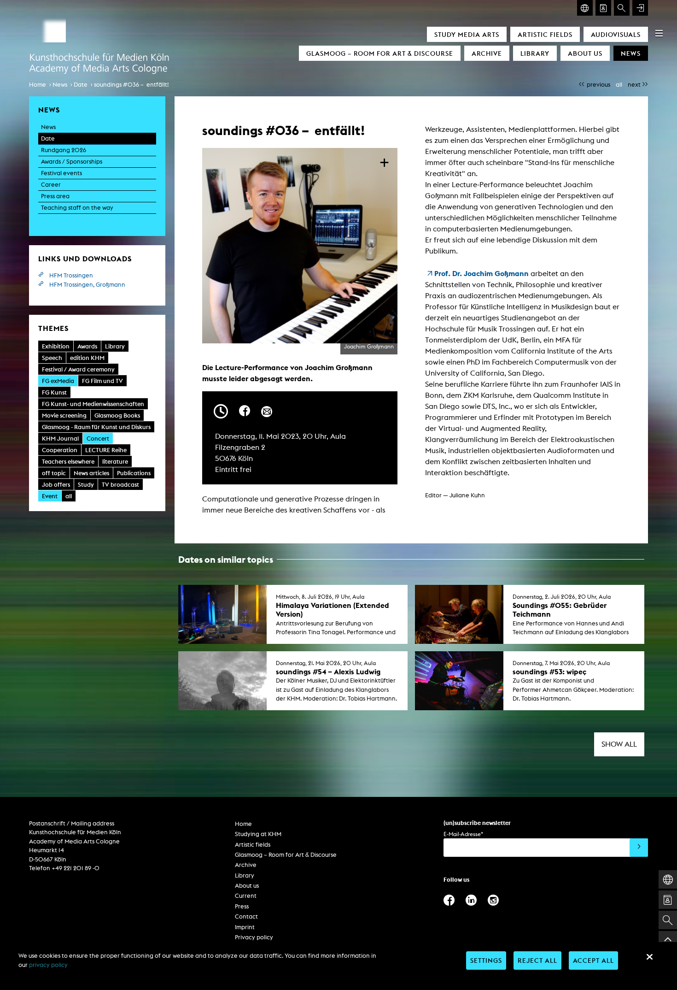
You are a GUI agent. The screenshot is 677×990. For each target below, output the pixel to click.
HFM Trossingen (71, 275)
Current (246, 895)
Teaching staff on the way (77, 207)
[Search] (622, 8)
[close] (649, 957)
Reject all (537, 960)
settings (486, 960)
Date (81, 84)
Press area (55, 196)
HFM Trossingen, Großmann (87, 284)
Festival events (61, 173)
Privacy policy (254, 937)
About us (585, 53)
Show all (619, 744)
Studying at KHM (258, 834)
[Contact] (603, 8)
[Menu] (659, 33)
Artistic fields (545, 34)
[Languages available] (585, 8)
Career (51, 184)
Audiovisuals (616, 34)
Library (534, 53)
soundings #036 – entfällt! (131, 84)
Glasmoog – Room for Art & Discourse (379, 53)
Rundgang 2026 (63, 150)
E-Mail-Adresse (463, 834)
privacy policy (48, 964)
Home (37, 84)
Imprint (245, 927)
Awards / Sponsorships (71, 161)
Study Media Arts (466, 34)
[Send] (639, 847)
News (631, 53)
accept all (593, 960)
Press (242, 906)
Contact (246, 916)
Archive (487, 53)
